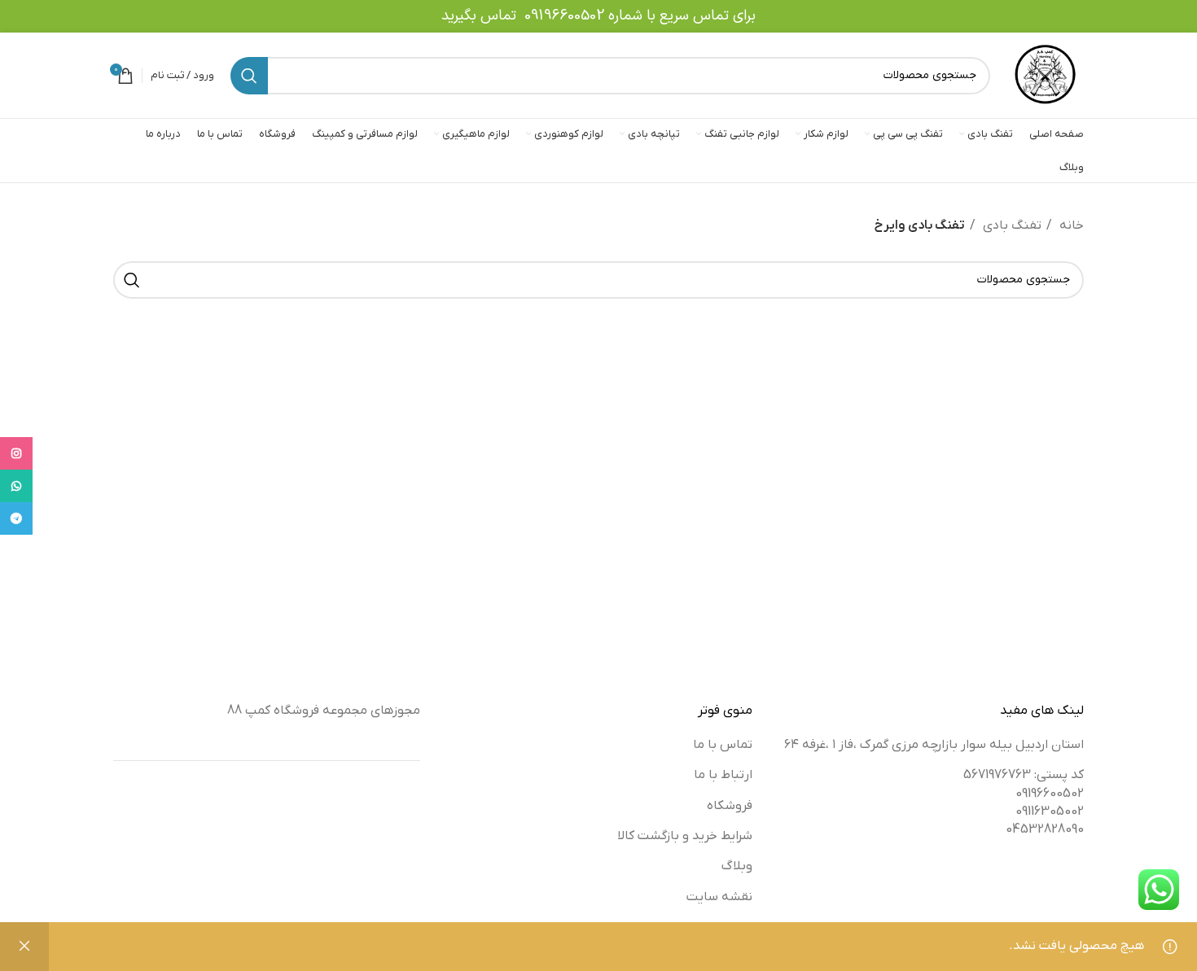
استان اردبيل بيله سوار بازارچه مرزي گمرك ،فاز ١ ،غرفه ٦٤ (934, 745)
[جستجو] (249, 75)
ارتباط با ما (723, 775)
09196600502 (564, 16)
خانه (1070, 225)
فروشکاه (729, 806)
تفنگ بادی (1010, 225)
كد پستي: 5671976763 (1023, 775)
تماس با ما (722, 745)
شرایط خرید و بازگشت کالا (684, 836)
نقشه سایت (719, 897)
